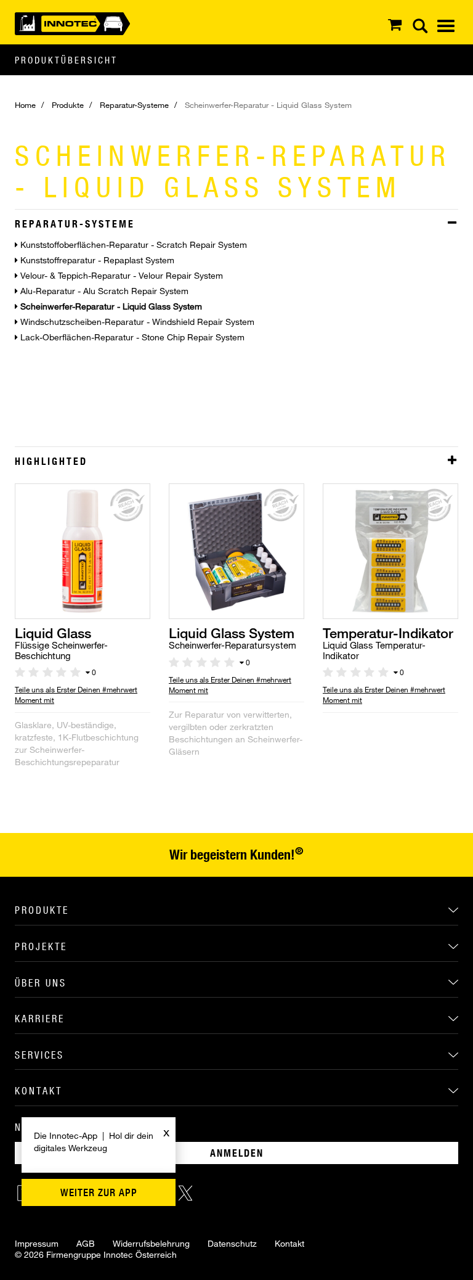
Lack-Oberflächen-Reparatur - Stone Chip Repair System (131, 337)
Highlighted (51, 460)
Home (25, 105)
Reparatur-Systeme (134, 105)
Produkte (68, 105)
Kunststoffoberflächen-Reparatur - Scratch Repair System (132, 244)
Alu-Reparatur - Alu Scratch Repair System (103, 290)
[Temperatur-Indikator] (390, 550)
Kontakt (289, 1243)
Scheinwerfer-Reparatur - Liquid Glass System (110, 306)
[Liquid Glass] (82, 550)
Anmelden (237, 1152)
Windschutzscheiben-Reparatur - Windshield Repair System (136, 321)
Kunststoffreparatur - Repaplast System (96, 260)
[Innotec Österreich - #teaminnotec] (72, 22)
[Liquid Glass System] (236, 550)
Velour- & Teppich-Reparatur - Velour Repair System (120, 275)
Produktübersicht (66, 59)
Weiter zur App (98, 1192)
